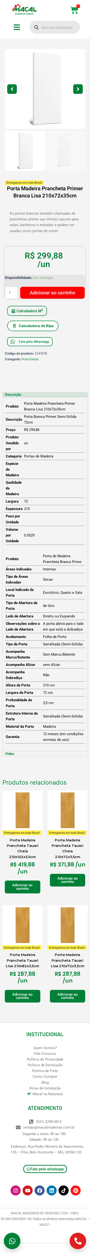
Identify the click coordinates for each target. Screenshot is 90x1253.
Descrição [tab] (13, 395)
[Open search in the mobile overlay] (54, 27)
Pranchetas (30, 359)
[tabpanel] (45, 574)
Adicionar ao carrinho (52, 293)
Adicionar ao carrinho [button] (22, 887)
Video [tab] (9, 754)
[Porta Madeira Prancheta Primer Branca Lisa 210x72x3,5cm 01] (45, 89)
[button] (12, 89)
